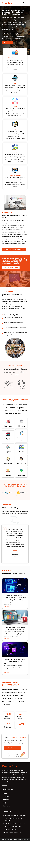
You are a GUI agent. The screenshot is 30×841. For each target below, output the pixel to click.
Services (6, 796)
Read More (6, 606)
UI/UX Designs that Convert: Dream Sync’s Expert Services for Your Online (14, 661)
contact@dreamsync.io (13, 833)
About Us (6, 793)
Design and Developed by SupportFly (19, 839)
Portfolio (6, 799)
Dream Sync (7, 3)
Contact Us (6, 806)
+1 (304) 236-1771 (10, 829)
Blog (4, 803)
